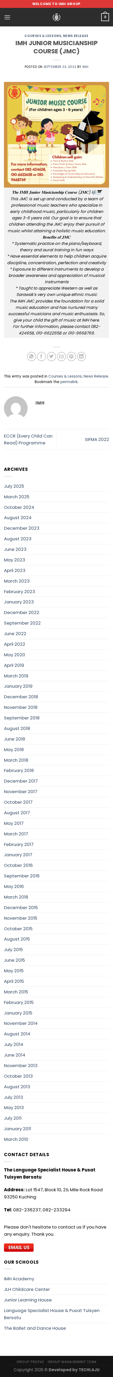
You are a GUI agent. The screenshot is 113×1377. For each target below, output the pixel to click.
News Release (76, 36)
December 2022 (21, 612)
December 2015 (21, 907)
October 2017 (18, 802)
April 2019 (14, 665)
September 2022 (22, 623)
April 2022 (14, 644)
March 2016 (16, 897)
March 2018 (16, 760)
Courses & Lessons (42, 36)
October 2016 (18, 865)
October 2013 (18, 1076)
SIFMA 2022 (97, 439)
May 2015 (14, 970)
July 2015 (13, 949)
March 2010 (16, 1139)
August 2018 (17, 728)
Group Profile (30, 1362)
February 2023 (19, 591)
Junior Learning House (28, 1300)
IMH (86, 67)
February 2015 (19, 1002)
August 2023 (18, 539)
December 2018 (21, 697)
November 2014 (21, 1023)
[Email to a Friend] (61, 356)
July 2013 (13, 1097)
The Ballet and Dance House (35, 1328)
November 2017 (20, 791)
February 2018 (19, 770)
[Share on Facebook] (41, 356)
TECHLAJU (89, 1370)
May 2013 (14, 1107)
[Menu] (7, 17)
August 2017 (17, 813)
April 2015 (14, 981)
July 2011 (13, 1118)
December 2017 (21, 781)
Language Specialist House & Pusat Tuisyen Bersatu (52, 1314)
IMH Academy (19, 1279)
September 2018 (22, 718)
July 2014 (13, 1044)
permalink (69, 381)
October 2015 (18, 928)
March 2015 (16, 992)
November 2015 (20, 918)
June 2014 (14, 1055)
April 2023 (14, 570)
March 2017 (16, 834)
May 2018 (14, 749)
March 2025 (16, 497)
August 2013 (17, 1086)
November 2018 (21, 707)
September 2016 (22, 876)
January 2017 (18, 855)
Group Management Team (72, 1362)
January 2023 (19, 602)
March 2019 (16, 676)
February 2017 (19, 844)
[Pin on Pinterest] (71, 356)
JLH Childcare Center (27, 1289)
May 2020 (14, 655)
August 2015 (17, 939)
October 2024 (19, 507)
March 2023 (17, 581)
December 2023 (21, 528)
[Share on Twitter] (51, 356)
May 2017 (14, 823)
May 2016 (14, 886)
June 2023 (15, 549)
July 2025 (14, 486)
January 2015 (18, 1013)
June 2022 (15, 633)
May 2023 (14, 560)
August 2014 (17, 1034)
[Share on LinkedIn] (81, 356)
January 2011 (17, 1128)
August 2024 (18, 517)
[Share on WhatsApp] (31, 356)
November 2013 (21, 1065)
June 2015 (14, 960)
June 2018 (14, 739)
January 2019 (18, 686)
